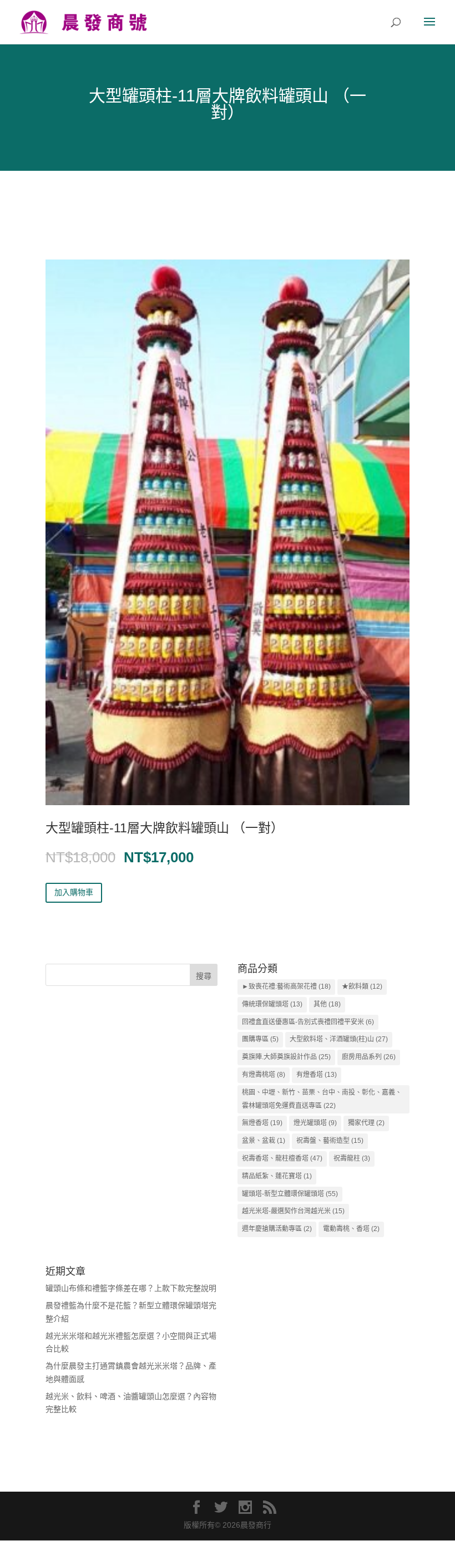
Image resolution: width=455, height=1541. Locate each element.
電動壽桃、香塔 (351, 1229)
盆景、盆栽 (263, 1141)
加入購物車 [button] (73, 892)
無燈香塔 (262, 1123)
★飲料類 (362, 986)
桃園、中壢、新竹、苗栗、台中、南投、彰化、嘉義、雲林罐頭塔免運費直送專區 (322, 1099)
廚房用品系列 (369, 1057)
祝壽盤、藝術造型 (329, 1141)
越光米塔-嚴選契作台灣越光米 (293, 1211)
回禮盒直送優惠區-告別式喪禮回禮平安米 (308, 1022)
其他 (327, 1004)
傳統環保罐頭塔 (272, 1004)
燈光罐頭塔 (315, 1123)
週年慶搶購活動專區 (277, 1229)
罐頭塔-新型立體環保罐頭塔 (290, 1194)
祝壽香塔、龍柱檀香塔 (282, 1158)
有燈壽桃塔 (263, 1075)
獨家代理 (366, 1123)
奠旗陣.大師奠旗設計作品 (286, 1057)
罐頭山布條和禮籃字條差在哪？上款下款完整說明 (131, 1288)
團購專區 (260, 1039)
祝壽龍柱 (351, 1158)
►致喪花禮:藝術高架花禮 (286, 986)
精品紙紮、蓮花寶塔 (277, 1176)
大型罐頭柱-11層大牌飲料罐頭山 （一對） (165, 828)
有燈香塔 (316, 1075)
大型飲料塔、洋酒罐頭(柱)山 (339, 1039)
